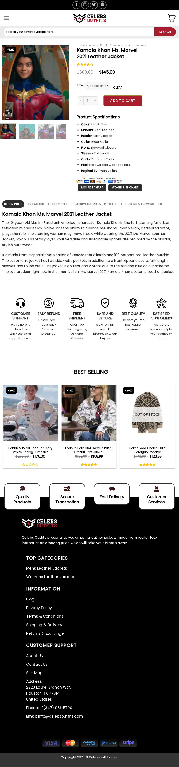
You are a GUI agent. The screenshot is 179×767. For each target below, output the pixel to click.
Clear (118, 87)
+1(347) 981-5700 (49, 707)
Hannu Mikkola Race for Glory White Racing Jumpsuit (30, 450)
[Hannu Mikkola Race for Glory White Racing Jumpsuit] (30, 412)
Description (13, 204)
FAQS (161, 204)
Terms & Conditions (44, 616)
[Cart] (171, 18)
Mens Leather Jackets (46, 568)
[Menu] (6, 18)
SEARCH (165, 32)
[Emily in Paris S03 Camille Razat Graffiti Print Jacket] (88, 412)
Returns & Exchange (45, 633)
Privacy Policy (39, 607)
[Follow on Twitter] (94, 5)
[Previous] (8, 82)
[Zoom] (7, 114)
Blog (30, 599)
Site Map (34, 673)
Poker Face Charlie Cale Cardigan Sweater (147, 450)
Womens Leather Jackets (129, 45)
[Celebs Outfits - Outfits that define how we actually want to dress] (89, 18)
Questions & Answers (137, 204)
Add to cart (122, 100)
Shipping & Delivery (44, 624)
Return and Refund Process (96, 204)
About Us (34, 655)
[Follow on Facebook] (76, 5)
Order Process (59, 204)
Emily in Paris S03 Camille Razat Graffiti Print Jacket (89, 450)
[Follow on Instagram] (85, 5)
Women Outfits (98, 45)
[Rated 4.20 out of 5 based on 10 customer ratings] (85, 65)
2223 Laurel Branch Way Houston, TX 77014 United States (48, 690)
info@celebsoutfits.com (54, 716)
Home (81, 45)
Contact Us (36, 664)
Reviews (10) (35, 204)
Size (80, 85)
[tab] (13, 204)
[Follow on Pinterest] (103, 5)
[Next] (61, 82)
